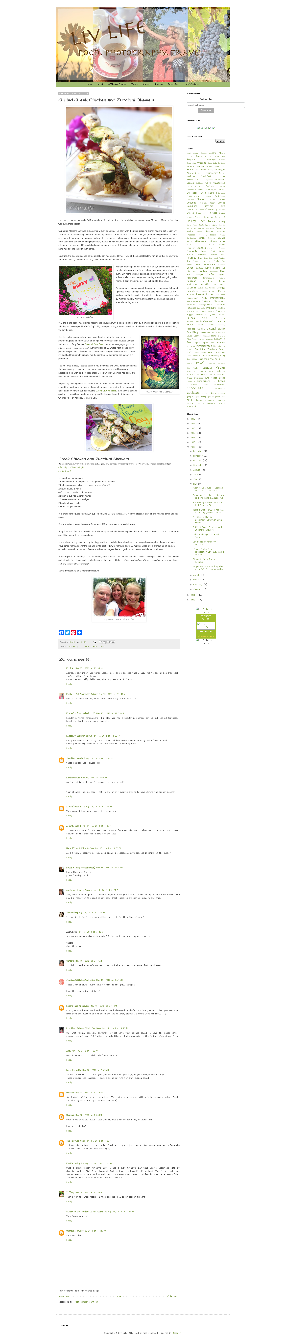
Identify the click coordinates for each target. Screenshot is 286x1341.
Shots (213, 336)
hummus (199, 400)
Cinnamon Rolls (217, 199)
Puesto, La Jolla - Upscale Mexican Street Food (208, 489)
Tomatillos (192, 359)
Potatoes (191, 308)
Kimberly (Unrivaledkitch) (80, 713)
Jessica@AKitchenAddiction (80, 980)
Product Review (215, 307)
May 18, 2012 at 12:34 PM (89, 1092)
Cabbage (199, 183)
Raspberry (220, 318)
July (196, 474)
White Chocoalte (217, 374)
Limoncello (219, 268)
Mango (199, 274)
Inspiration (206, 261)
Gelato (221, 238)
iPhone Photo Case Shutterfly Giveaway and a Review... (208, 552)
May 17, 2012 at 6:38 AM (85, 1051)
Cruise (222, 213)
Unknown (70, 1092)
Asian (200, 159)
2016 (193, 428)
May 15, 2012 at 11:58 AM (110, 713)
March (196, 579)
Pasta (221, 291)
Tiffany (70, 1192)
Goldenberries (193, 245)
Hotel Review (219, 258)
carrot (205, 385)
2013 (193, 442)
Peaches (191, 294)
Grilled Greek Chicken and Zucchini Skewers (207, 528)
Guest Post (208, 251)
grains (211, 397)
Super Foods (200, 353)
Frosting (203, 235)
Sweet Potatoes (216, 352)
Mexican (191, 281)
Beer (197, 170)
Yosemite (191, 381)
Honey (200, 258)
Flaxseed (209, 231)
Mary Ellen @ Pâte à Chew (80, 848)
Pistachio (207, 301)
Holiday (191, 257)
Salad (211, 328)
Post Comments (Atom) (86, 1302)
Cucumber (199, 217)
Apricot (208, 156)
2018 (193, 419)
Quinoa (191, 317)
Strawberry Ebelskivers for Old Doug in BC (208, 504)
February (198, 584)
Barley (209, 166)
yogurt (222, 403)
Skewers (101, 646)
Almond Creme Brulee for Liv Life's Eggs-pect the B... (208, 511)
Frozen (213, 235)
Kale (212, 264)
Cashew (222, 186)
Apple (199, 156)
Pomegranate (205, 304)
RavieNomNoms (73, 777)
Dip (218, 222)
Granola (201, 247)
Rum (198, 329)
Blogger (177, 1333)
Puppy (190, 314)
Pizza (216, 301)
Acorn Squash (200, 153)
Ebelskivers (204, 225)
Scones (197, 336)
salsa (190, 403)
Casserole (191, 190)
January (198, 589)
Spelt (197, 342)
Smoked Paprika (206, 339)
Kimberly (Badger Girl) (79, 736)
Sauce (189, 336)
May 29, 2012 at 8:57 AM (121, 1211)
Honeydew (208, 258)
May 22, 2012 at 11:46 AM (98, 1163)
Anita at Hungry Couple (79, 890)
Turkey (196, 368)
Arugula (191, 159)
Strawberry (219, 346)
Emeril (222, 225)
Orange (221, 287)
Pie (188, 301)
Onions (212, 288)
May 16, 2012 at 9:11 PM (104, 1006)
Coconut (191, 202)
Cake (208, 182)
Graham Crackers (209, 245)
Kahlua (206, 264)
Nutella (205, 284)
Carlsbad (210, 186)
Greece (222, 248)
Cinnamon (201, 199)
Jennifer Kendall (75, 758)
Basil (216, 166)
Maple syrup (216, 274)
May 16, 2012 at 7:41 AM (109, 980)
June (196, 479)
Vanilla (207, 367)
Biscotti (191, 173)
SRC (203, 329)
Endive (201, 228)
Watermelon (202, 374)
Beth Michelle (73, 1070)
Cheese (221, 189)
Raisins (205, 318)
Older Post (173, 1296)
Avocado (201, 162)
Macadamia (203, 271)
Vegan (220, 367)
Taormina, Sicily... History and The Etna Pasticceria (208, 496)
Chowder (208, 196)
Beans (190, 169)
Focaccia (221, 231)
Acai (189, 153)
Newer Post (65, 1296)
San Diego (193, 332)
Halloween (202, 254)
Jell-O (190, 264)
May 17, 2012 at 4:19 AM (115, 1028)
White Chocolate (195, 378)
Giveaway (200, 241)
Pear (217, 294)
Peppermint (192, 298)
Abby (68, 1051)
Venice (203, 371)
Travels (134, 84)
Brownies (191, 179)
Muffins (221, 281)
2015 (193, 433)
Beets (203, 170)
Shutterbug (72, 912)
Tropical (212, 363)
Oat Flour (219, 284)
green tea (220, 396)
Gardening (191, 238)
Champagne (211, 189)
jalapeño (209, 400)
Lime (208, 267)
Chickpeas (220, 193)
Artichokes (220, 156)
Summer (190, 349)
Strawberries (204, 345)
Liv (188, 271)
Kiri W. (70, 668)
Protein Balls (194, 311)
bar (214, 381)
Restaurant (206, 321)
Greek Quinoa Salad (94, 344)
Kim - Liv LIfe (206, 632)
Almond (212, 153)
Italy (216, 261)
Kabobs (87, 646)
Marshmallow (208, 278)
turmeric (211, 403)
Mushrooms (192, 284)
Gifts (189, 241)
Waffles (221, 371)
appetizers (203, 381)
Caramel (198, 186)
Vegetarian (192, 371)
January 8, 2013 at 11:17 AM (90, 1231)
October (198, 460)
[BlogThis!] (104, 642)
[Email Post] (94, 642)
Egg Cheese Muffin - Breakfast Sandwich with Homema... (207, 520)
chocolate (195, 388)
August (197, 470)
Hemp (223, 254)
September (199, 465)
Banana (200, 166)
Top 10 (214, 359)
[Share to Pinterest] (113, 642)
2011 (193, 595)
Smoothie (219, 338)
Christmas (220, 196)
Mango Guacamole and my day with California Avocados (208, 567)
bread (221, 381)
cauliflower (219, 384)
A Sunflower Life (75, 806)
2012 (193, 447)
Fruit (222, 235)
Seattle (206, 336)
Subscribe (205, 99)
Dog (223, 221)
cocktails (220, 388)
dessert (215, 393)
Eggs (214, 225)
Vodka (211, 371)
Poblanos (191, 304)
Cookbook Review (200, 206)
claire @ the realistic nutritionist (86, 1211)
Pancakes (192, 291)
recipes (210, 636)
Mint (210, 281)
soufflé (200, 403)
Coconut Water (207, 203)
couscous (206, 393)
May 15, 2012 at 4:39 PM (108, 848)
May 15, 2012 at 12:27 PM (99, 758)
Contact (146, 84)
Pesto (204, 298)
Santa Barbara (218, 332)
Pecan (222, 295)
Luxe (194, 271)
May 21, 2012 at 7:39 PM (99, 1141)
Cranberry (211, 209)
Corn (222, 206)
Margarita (192, 278)
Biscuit (200, 173)
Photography (217, 297)
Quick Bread (217, 314)
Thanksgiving (218, 355)
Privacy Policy (174, 84)
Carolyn (70, 961)
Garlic (201, 238)
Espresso (210, 228)
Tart (189, 356)
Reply (69, 684)
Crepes (213, 213)
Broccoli (221, 176)
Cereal (201, 189)
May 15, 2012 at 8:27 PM (106, 890)
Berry (210, 170)
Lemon (94, 646)
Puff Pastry (208, 311)
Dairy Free (196, 221)
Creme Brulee (202, 213)
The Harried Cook (75, 1141)
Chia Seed (207, 192)
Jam (223, 261)
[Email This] (100, 642)
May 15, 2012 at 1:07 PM (99, 806)
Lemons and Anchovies (78, 1006)
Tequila (205, 355)
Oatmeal (191, 287)
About (100, 84)
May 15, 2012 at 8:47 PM (92, 912)
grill (79, 646)
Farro (199, 231)
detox (222, 393)
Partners (159, 84)
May (195, 484)
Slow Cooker (192, 339)
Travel (199, 363)
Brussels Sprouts (205, 180)
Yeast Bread (218, 378)
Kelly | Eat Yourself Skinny (82, 694)
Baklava (221, 163)
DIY (223, 216)
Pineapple (195, 301)
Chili (189, 196)
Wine (207, 378)
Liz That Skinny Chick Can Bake (83, 1028)
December (198, 451)
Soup (189, 342)
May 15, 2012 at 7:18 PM (109, 867)
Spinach (221, 342)
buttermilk (192, 384)
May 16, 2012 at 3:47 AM (88, 961)
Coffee (221, 203)
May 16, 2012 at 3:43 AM (91, 932)
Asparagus (211, 159)
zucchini (191, 406)
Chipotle (198, 196)
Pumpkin (220, 311)
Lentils (199, 268)
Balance (190, 166)
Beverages (220, 169)
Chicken (71, 646)
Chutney (190, 199)
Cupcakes (209, 217)
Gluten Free (217, 241)
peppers (221, 400)
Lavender (221, 264)
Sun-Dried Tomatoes (206, 349)
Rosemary (221, 325)
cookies (193, 392)
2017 (193, 423)
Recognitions (193, 321)
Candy (189, 186)
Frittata (191, 235)
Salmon (221, 329)
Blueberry (212, 173)
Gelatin (211, 238)
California (219, 183)
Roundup (191, 329)
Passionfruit (208, 291)
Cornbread (192, 209)
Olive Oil (203, 288)
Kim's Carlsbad (192, 84)
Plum (223, 301)
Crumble (190, 217)
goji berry (201, 396)
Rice (217, 321)
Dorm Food (192, 225)
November (198, 456)
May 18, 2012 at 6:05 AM (95, 1070)
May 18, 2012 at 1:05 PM (88, 1115)
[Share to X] (107, 642)
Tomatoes (203, 359)
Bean (223, 166)
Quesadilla (201, 314)
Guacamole (192, 251)
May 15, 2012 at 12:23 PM (106, 736)
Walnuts (191, 374)
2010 (193, 599)
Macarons (214, 271)
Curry (217, 217)
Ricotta (210, 325)
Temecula (196, 356)
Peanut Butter (205, 294)
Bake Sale (212, 163)
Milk (202, 281)
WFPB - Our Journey (117, 84)
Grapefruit (212, 248)
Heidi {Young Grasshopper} (80, 867)
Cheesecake (192, 193)
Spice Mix (208, 342)
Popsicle (221, 304)
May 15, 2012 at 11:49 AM (112, 694)
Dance (211, 221)
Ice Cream (192, 261)
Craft (201, 210)
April (196, 575)
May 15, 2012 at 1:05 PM (94, 777)
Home (89, 84)
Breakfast (206, 176)
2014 (193, 437)
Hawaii (214, 254)
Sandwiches (206, 332)
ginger (190, 396)
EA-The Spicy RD (75, 1163)
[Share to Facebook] (110, 642)
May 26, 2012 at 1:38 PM (88, 1192)
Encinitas (191, 228)
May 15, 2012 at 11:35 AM (89, 668)
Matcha (222, 278)
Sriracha (191, 346)
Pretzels (201, 308)
